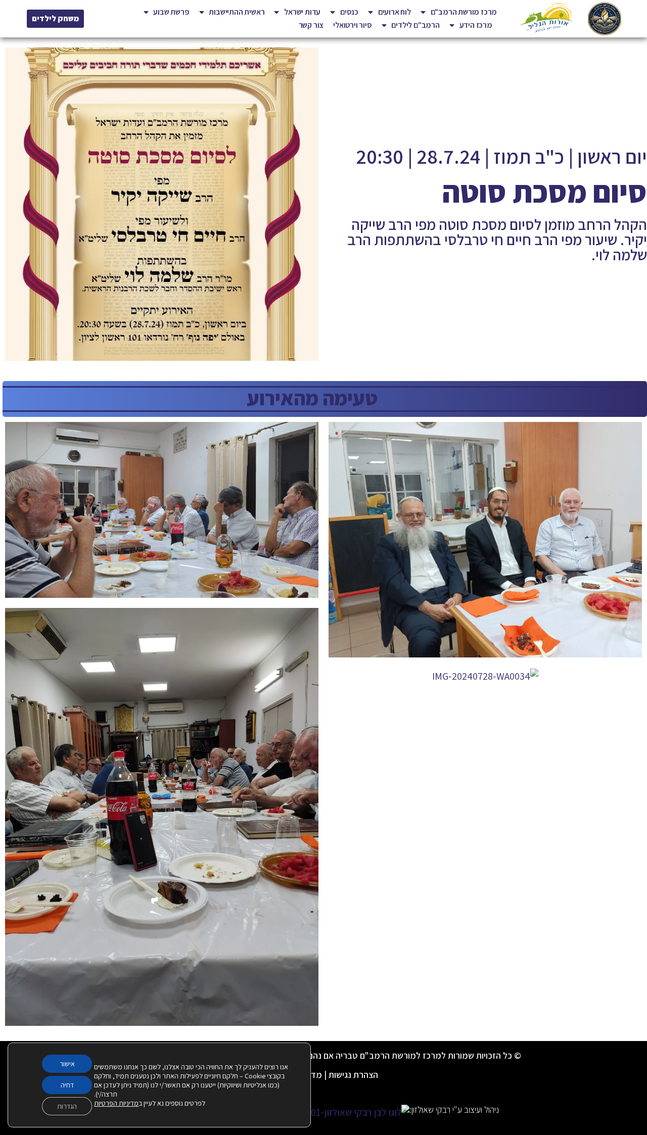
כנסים (349, 12)
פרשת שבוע (171, 12)
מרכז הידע (475, 25)
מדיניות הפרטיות (116, 1103)
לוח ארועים (394, 12)
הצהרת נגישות (353, 1074)
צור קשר (311, 25)
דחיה (67, 1085)
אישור (67, 1063)
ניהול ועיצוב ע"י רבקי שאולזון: (454, 1109)
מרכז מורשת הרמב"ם (464, 12)
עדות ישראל (302, 12)
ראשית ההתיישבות (236, 12)
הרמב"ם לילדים (415, 25)
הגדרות (67, 1106)
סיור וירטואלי (352, 25)
